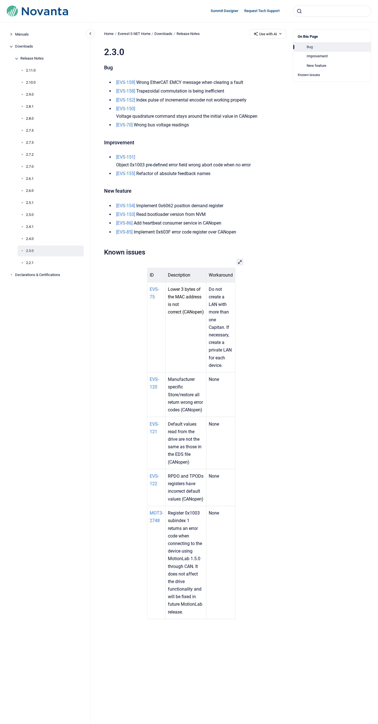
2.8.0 (30, 119)
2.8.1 (30, 107)
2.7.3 (30, 143)
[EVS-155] (125, 173)
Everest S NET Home (134, 34)
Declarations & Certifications (37, 275)
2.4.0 (30, 239)
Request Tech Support (262, 11)
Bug (310, 47)
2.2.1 (30, 263)
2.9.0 (30, 95)
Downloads (24, 46)
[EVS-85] (124, 232)
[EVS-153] (125, 214)
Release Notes (32, 58)
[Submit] (299, 11)
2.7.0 (30, 167)
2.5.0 (30, 215)
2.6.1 (30, 179)
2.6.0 (30, 191)
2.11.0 (31, 71)
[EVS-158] (125, 91)
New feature (316, 65)
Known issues (309, 75)
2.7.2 (30, 155)
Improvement (317, 56)
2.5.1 (30, 203)
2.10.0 (31, 83)
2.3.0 (30, 251)
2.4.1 (30, 227)
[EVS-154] (125, 205)
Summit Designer (224, 11)
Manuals (22, 34)
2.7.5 (30, 131)
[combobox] (332, 11)
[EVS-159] (125, 82)
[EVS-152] (125, 100)
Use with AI (268, 34)
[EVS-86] (124, 223)
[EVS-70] (124, 125)
